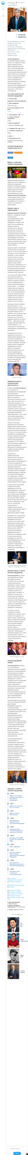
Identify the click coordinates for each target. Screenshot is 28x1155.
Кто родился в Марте (15, 890)
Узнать (9, 111)
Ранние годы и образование (15, 46)
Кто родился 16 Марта (15, 892)
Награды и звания (12, 55)
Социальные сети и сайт (14, 43)
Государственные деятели (16, 885)
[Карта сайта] (3, 16)
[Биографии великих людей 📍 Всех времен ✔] (3, 3)
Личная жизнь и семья (13, 51)
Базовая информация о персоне (16, 41)
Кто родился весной (14, 895)
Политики (11, 887)
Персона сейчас (12, 53)
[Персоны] (3, 9)
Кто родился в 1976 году (16, 894)
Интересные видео (13, 45)
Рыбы (22, 114)
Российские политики (15, 881)
